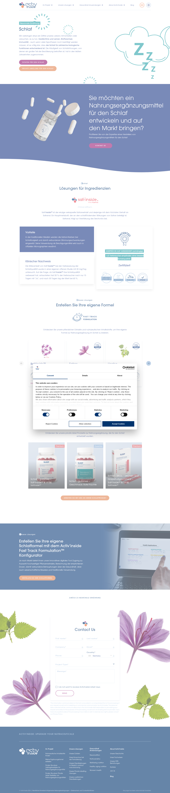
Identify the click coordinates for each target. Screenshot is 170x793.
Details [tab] (85, 376)
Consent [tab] (50, 376)
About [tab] (119, 376)
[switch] (72, 414)
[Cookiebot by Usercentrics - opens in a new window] (124, 368)
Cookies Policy (75, 405)
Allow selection (85, 424)
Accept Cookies (118, 424)
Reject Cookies (52, 424)
